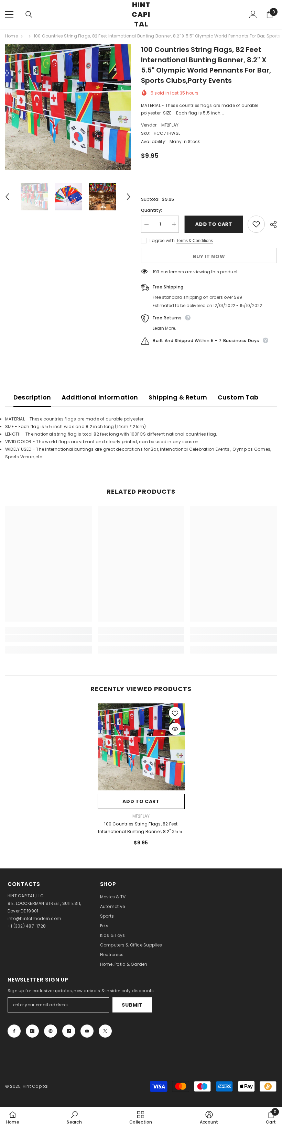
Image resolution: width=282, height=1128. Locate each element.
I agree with (162, 240)
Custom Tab (238, 397)
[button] (7, 196)
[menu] (9, 14)
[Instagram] (32, 1031)
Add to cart (213, 224)
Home (11, 36)
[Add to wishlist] (256, 224)
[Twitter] (105, 1031)
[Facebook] (14, 1031)
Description (32, 397)
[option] (68, 107)
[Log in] (253, 14)
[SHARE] (271, 224)
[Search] (29, 14)
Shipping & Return (178, 397)
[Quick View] (175, 729)
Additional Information (100, 397)
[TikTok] (68, 1031)
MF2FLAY (170, 125)
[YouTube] (87, 1031)
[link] (48, 638)
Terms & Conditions (194, 240)
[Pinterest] (50, 1031)
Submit (132, 1004)
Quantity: (151, 210)
